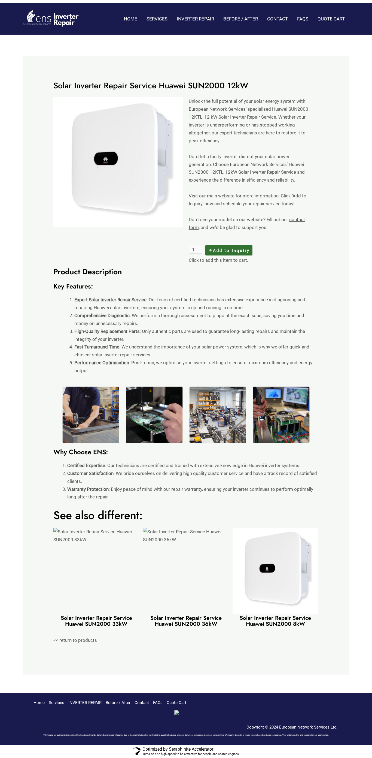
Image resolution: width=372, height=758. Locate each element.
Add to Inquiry (231, 250)
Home (130, 19)
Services (157, 19)
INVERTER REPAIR (195, 19)
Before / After (240, 19)
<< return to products (75, 640)
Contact (277, 19)
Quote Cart (331, 19)
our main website (216, 195)
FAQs (302, 19)
